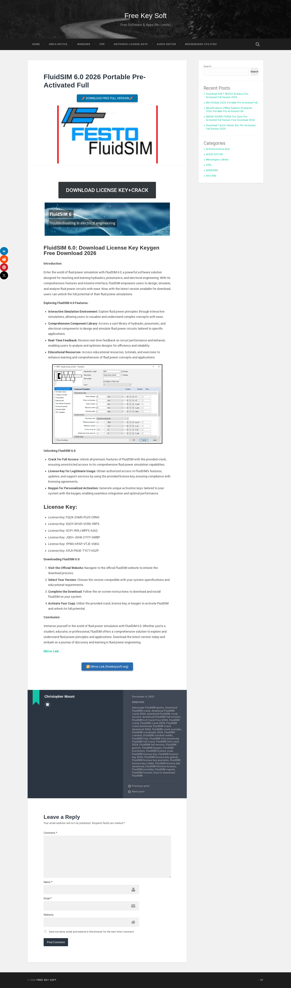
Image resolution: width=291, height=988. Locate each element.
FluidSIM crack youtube (166, 729)
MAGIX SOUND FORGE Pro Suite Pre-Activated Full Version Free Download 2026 (230, 118)
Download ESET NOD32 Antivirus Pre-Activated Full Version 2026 (227, 95)
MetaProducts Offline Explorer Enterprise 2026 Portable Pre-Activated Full (229, 110)
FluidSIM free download (164, 738)
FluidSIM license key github (161, 757)
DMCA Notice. (58, 44)
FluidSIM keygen (152, 747)
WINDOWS (83, 44)
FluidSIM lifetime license (160, 766)
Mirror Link (51, 651)
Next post (138, 791)
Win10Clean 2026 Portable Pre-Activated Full (231, 102)
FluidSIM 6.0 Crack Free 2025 (150, 720)
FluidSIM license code (159, 750)
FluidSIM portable (143, 769)
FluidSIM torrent (142, 772)
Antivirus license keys (131, 44)
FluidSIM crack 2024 (152, 723)
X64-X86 (211, 175)
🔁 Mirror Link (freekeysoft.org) (107, 666)
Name (48, 882)
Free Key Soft (145, 16)
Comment (50, 833)
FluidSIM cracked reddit (157, 735)
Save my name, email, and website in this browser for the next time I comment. (91, 931)
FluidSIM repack (165, 769)
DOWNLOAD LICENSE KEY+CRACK (107, 190)
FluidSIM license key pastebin (150, 760)
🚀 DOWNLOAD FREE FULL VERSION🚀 (107, 98)
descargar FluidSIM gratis (148, 707)
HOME (36, 44)
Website (49, 915)
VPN (102, 44)
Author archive (47, 704)
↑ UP (260, 980)
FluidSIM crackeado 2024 (147, 732)
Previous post (141, 785)
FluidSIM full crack (143, 741)
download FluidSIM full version (161, 716)
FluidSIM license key (144, 754)
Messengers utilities (201, 44)
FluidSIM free (140, 738)
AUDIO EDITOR (166, 44)
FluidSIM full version (152, 744)
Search (207, 66)
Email (48, 898)
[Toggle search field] (257, 44)
